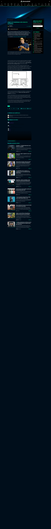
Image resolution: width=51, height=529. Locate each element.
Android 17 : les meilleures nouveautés (37, 37)
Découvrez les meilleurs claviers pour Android (20, 36)
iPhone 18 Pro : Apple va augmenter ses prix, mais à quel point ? (23, 154)
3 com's (27, 26)
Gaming (8, 5)
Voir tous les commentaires (11, 140)
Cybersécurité (29, 5)
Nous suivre (29, 108)
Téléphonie (1, 5)
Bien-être (49, 5)
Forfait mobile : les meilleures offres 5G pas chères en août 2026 (38, 48)
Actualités (42, 5)
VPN (24, 5)
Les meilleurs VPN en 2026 (37, 52)
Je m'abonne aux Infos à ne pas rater (14, 29)
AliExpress (17, 177)
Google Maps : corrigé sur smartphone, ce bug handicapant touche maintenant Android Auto (23, 180)
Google (8, 106)
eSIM (32, 5)
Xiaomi (17, 168)
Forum (46, 5)
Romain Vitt (10, 25)
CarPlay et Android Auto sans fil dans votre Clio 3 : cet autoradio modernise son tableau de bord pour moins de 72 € (23, 223)
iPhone (17, 159)
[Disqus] (19, 131)
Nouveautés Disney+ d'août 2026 (38, 43)
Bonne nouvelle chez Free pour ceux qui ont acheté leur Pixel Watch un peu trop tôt (23, 206)
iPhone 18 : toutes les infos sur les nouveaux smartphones (38, 38)
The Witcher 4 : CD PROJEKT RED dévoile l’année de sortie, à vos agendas (23, 146)
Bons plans (18, 5)
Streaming (35, 5)
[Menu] (1, 1)
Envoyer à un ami (24, 108)
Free (16, 210)
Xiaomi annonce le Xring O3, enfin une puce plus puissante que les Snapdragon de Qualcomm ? (23, 162)
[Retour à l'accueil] (25, 1)
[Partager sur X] (10, 108)
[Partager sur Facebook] (14, 108)
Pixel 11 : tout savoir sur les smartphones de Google (37, 35)
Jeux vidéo (17, 151)
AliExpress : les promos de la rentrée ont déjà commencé (37, 33)
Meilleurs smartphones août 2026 (38, 51)
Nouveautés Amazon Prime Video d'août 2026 (38, 45)
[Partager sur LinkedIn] (18, 108)
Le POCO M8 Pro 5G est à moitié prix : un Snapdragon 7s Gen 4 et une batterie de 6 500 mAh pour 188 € (23, 172)
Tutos (21, 5)
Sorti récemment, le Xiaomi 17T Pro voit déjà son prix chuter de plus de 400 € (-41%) (23, 197)
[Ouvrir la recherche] (49, 1)
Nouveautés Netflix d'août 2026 (38, 42)
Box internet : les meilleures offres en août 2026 (38, 47)
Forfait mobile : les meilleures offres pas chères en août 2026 (38, 50)
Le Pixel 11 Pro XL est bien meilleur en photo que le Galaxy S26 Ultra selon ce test (23, 189)
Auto (11, 5)
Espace (15, 5)
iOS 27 (35, 40)
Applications (17, 186)
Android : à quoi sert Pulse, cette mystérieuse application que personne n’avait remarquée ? (23, 214)
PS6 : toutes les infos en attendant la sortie (38, 41)
